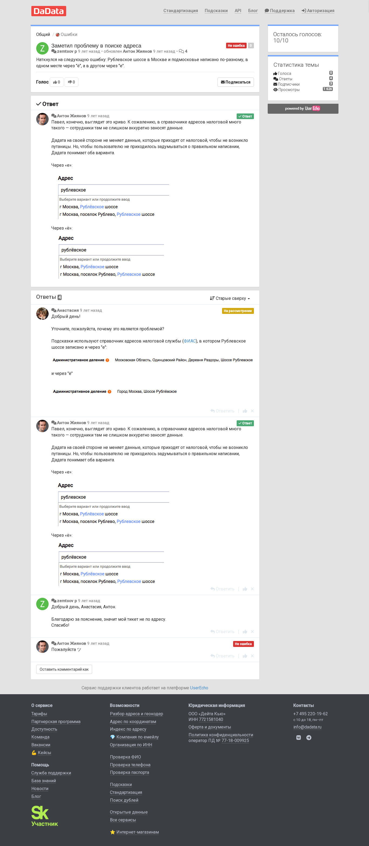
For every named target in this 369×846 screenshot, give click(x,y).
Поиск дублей (124, 800)
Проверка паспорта (129, 772)
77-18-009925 (235, 740)
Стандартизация (180, 10)
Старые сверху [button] (231, 298)
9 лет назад (98, 115)
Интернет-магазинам (137, 832)
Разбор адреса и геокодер (136, 713)
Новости (39, 788)
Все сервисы (123, 819)
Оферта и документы (210, 727)
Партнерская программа (55, 721)
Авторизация (320, 10)
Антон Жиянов (137, 51)
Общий (43, 34)
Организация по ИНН (131, 744)
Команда (40, 737)
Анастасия (68, 310)
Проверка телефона (130, 764)
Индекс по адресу (128, 729)
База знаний (43, 780)
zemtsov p (67, 51)
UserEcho (199, 687)
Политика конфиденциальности (221, 734)
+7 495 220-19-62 (310, 713)
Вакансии (40, 744)
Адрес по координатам (133, 721)
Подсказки (216, 10)
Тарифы (39, 713)
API (238, 10)
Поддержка (282, 10)
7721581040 (211, 719)
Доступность (44, 729)
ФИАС (190, 341)
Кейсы (44, 752)
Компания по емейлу (137, 737)
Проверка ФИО (125, 757)
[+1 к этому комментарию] (245, 411)
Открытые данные (129, 812)
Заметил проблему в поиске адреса (96, 45)
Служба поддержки (51, 773)
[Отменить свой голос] (252, 411)
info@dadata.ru (307, 727)
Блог (253, 10)
